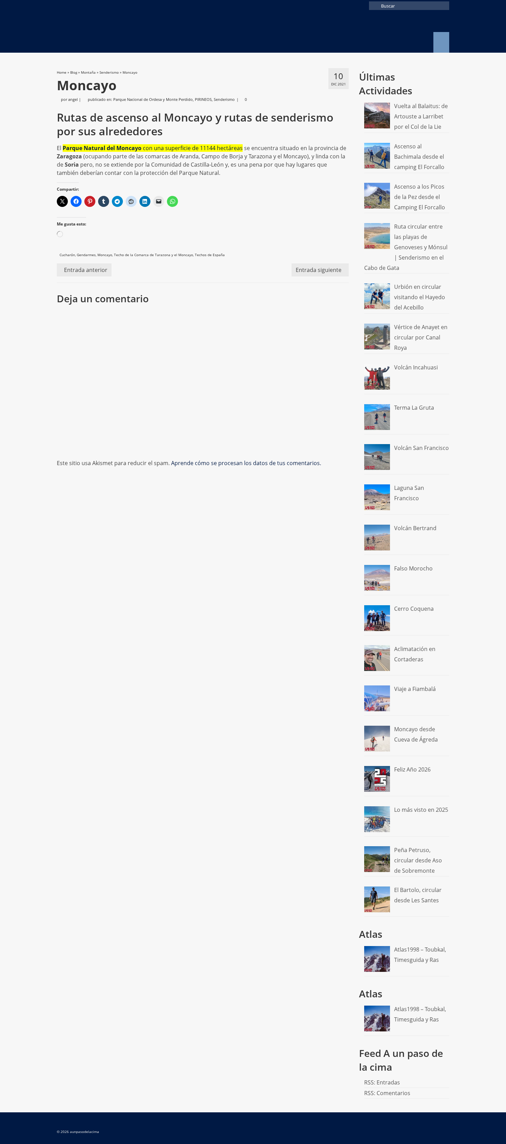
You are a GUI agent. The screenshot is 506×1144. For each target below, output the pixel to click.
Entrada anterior (85, 270)
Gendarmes (86, 254)
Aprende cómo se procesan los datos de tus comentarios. (246, 463)
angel (73, 99)
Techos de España (210, 254)
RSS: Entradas (382, 1082)
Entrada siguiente (318, 270)
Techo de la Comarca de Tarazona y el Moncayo (153, 254)
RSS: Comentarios (387, 1093)
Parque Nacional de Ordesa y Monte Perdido (153, 99)
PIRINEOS (203, 99)
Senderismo (224, 99)
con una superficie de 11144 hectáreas (153, 148)
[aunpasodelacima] (119, 32)
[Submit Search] (374, 5)
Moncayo (104, 254)
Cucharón (67, 254)
